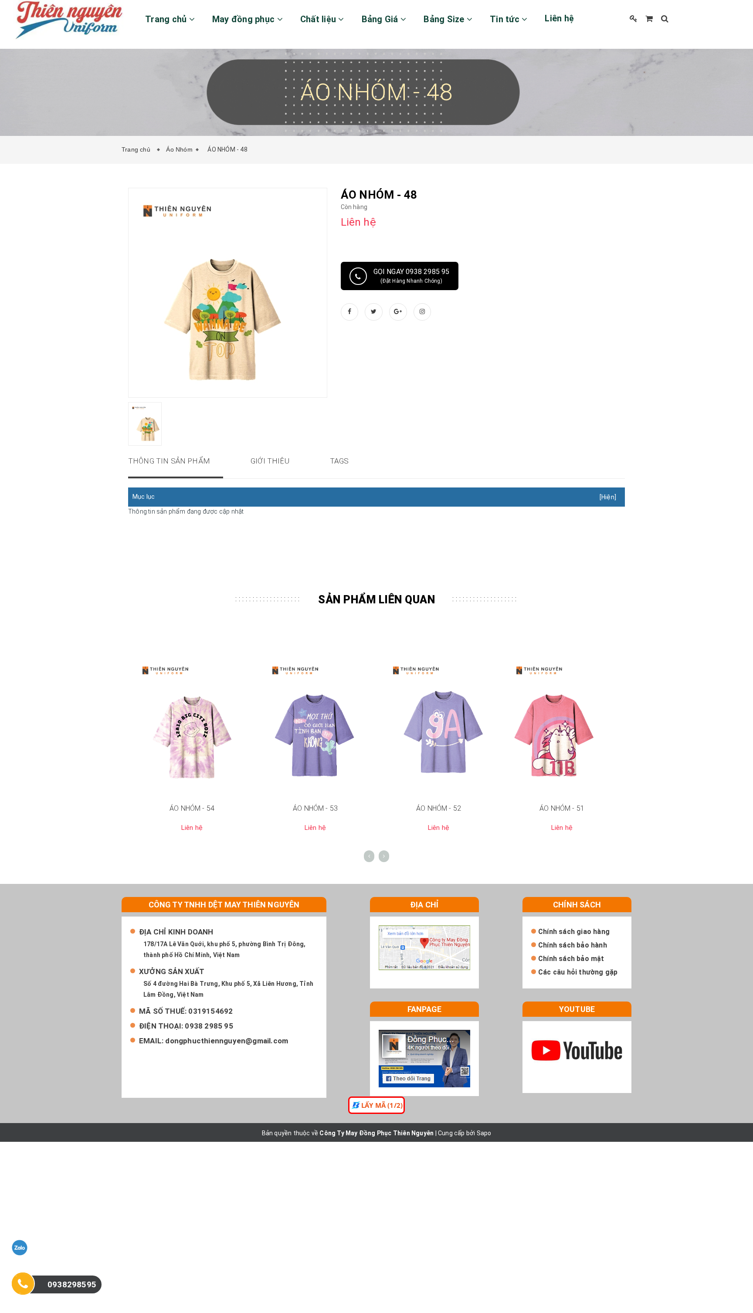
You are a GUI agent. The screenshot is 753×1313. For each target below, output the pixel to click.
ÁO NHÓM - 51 (561, 808)
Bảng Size (445, 19)
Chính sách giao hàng (574, 931)
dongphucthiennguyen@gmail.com (226, 1040)
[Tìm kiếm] (664, 18)
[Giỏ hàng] (649, 18)
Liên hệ (559, 18)
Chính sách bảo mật (571, 958)
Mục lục (143, 496)
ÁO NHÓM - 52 (438, 808)
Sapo (484, 1133)
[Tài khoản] (634, 18)
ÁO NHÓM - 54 (192, 808)
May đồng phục (244, 19)
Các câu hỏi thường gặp (577, 972)
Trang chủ (167, 19)
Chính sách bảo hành (572, 945)
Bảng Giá (381, 19)
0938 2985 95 (209, 1026)
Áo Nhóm (179, 149)
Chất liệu (319, 19)
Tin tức (506, 19)
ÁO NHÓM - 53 (315, 808)
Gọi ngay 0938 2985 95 (411, 275)
